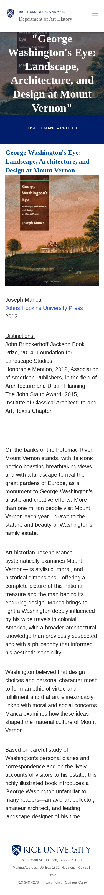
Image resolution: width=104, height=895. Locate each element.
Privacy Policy (51, 882)
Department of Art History (45, 19)
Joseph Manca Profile (52, 128)
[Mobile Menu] (95, 13)
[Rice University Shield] (10, 15)
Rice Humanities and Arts (42, 12)
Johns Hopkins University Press (44, 308)
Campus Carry (76, 882)
